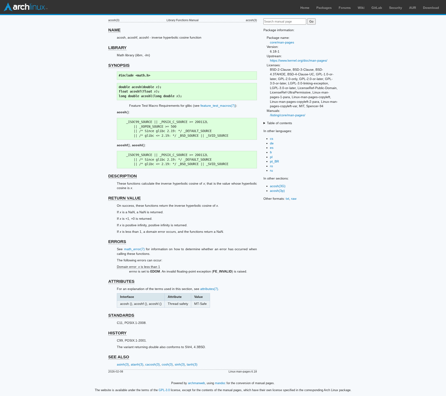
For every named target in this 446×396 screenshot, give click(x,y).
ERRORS (117, 241)
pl (271, 157)
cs (271, 138)
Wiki (361, 8)
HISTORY (117, 333)
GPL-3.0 (164, 390)
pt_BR (274, 161)
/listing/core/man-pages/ (287, 115)
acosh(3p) (277, 191)
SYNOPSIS (119, 65)
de (272, 143)
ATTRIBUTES (121, 281)
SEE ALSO (118, 357)
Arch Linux (25, 7)
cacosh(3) (152, 364)
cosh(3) (167, 364)
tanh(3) (192, 364)
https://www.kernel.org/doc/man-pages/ (298, 60)
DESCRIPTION (122, 176)
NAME (114, 30)
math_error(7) (134, 249)
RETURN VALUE (124, 198)
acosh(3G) (277, 186)
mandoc (220, 383)
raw (293, 198)
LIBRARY (117, 47)
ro (271, 166)
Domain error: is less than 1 (138, 267)
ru (271, 170)
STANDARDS (121, 315)
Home (304, 8)
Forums (345, 8)
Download (431, 8)
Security (395, 8)
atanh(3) (137, 364)
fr (271, 152)
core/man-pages (282, 42)
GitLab (376, 8)
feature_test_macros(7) (217, 105)
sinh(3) (180, 364)
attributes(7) (209, 289)
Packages (324, 8)
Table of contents (279, 123)
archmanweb (196, 383)
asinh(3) (123, 364)
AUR (412, 8)
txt (287, 198)
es (271, 148)
